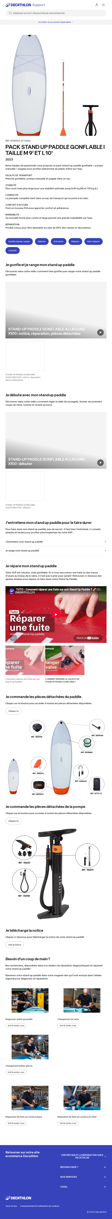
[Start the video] (100, 332)
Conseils (12, 250)
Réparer (75, 241)
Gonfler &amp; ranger (19, 241)
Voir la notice (14, 945)
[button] (25, 361)
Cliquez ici (13, 711)
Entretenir (59, 241)
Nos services (68, 1177)
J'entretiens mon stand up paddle (24, 541)
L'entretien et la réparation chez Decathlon (82, 1156)
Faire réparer (93, 241)
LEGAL (64, 1186)
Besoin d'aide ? (69, 1167)
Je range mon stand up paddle (22, 550)
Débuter (42, 241)
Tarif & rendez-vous (16, 1026)
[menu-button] (103, 5)
